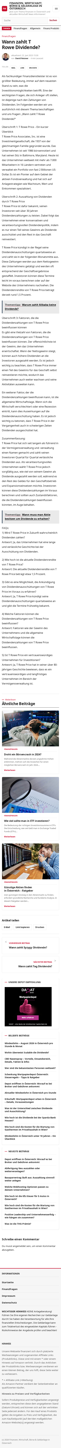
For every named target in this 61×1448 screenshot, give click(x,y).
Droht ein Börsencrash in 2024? (22, 754)
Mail (13, 68)
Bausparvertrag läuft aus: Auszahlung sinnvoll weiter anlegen (29, 1179)
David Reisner (21, 58)
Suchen (53, 20)
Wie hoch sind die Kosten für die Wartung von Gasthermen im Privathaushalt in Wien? (29, 1128)
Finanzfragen (20, 28)
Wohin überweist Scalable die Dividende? (27, 1052)
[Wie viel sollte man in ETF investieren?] (30, 795)
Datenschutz (9, 1302)
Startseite (8, 1282)
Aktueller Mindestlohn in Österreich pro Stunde (30, 1092)
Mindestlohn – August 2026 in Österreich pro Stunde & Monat (29, 1045)
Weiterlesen (9, 770)
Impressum (8, 1295)
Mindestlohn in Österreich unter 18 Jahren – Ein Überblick (30, 1137)
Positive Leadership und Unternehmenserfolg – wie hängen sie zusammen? (30, 1216)
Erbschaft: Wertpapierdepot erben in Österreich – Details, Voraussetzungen (30, 1100)
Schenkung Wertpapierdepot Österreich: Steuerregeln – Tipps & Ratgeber (26, 1076)
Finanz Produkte (51, 28)
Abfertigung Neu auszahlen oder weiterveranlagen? (22, 1170)
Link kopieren (23, 927)
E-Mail (7, 927)
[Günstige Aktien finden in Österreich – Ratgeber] (30, 861)
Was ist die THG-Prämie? (18, 1223)
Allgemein (35, 28)
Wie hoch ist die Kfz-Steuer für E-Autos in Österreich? (27, 1198)
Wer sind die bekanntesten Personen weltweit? (30, 1068)
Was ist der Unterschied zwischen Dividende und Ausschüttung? (28, 1110)
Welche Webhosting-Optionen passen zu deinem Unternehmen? (26, 1188)
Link (22, 68)
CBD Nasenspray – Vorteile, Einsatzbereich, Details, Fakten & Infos (28, 1060)
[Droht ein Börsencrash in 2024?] (30, 728)
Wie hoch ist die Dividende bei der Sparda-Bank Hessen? (30, 1119)
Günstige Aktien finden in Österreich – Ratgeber (18, 889)
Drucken (33, 68)
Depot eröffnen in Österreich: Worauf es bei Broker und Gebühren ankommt (28, 1085)
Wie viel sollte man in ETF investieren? (27, 821)
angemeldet (19, 1246)
